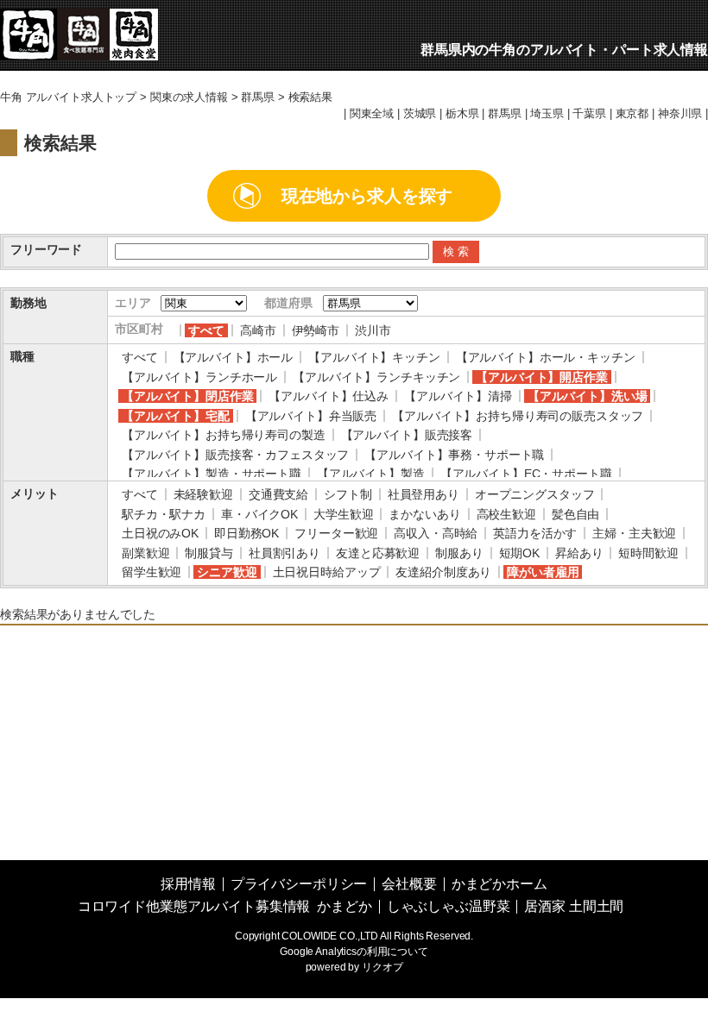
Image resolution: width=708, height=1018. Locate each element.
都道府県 (288, 303)
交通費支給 (278, 494)
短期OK (519, 553)
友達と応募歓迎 (378, 553)
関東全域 (372, 114)
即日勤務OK (246, 533)
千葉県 (589, 114)
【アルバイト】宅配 (176, 416)
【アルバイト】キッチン (373, 357)
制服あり (459, 553)
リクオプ (382, 967)
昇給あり (579, 553)
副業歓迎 (145, 553)
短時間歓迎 (648, 553)
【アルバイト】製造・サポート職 (211, 474)
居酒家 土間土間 (573, 906)
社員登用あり (423, 494)
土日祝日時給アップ (327, 572)
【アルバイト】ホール (234, 357)
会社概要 (409, 884)
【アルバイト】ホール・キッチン (545, 357)
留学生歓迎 (151, 572)
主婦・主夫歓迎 (634, 533)
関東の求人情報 (189, 97)
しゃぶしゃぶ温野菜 (448, 906)
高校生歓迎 (506, 514)
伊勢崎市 (315, 330)
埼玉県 (547, 114)
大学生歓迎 (343, 514)
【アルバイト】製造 (371, 474)
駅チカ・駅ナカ (163, 514)
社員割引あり (284, 553)
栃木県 (462, 114)
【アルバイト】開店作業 (541, 377)
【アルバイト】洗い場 (588, 396)
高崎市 (258, 330)
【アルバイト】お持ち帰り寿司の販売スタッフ (517, 416)
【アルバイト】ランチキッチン (376, 377)
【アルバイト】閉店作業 (187, 396)
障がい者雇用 (542, 572)
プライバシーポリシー (299, 884)
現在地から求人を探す (367, 195)
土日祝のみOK (160, 533)
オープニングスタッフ (535, 494)
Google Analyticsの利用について (354, 952)
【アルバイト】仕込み (329, 396)
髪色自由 (575, 514)
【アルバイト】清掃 (458, 396)
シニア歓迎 (226, 572)
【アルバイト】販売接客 (406, 435)
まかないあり (424, 514)
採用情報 (188, 884)
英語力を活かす (535, 533)
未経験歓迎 (203, 494)
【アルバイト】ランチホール (199, 377)
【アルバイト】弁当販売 (310, 416)
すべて (206, 330)
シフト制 (347, 494)
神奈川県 (680, 114)
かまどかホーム (499, 884)
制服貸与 (208, 553)
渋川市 (373, 330)
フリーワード (46, 249)
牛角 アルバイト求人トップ (68, 97)
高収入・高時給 (435, 533)
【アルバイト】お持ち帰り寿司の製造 (224, 435)
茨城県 (420, 114)
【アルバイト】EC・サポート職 (526, 474)
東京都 (632, 114)
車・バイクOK (259, 514)
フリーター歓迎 (336, 533)
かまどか (344, 906)
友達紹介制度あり (443, 572)
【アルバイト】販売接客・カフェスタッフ (235, 455)
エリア (133, 303)
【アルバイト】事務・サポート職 (454, 455)
